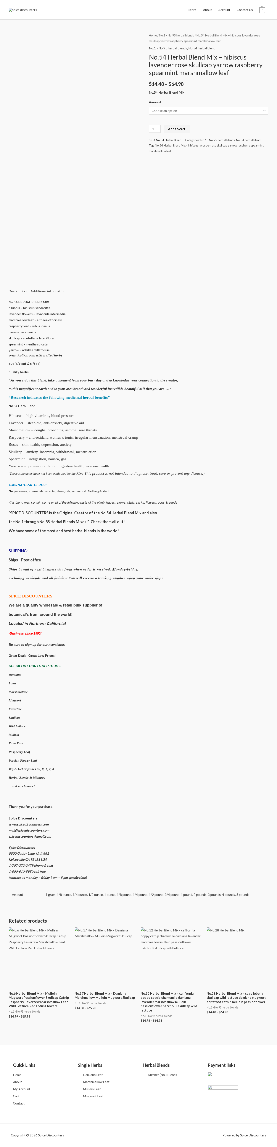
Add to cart (176, 129)
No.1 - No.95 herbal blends (176, 35)
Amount (155, 102)
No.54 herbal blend (201, 48)
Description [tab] (18, 291)
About (207, 10)
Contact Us (245, 10)
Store (192, 10)
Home (153, 35)
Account (224, 10)
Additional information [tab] (48, 291)
